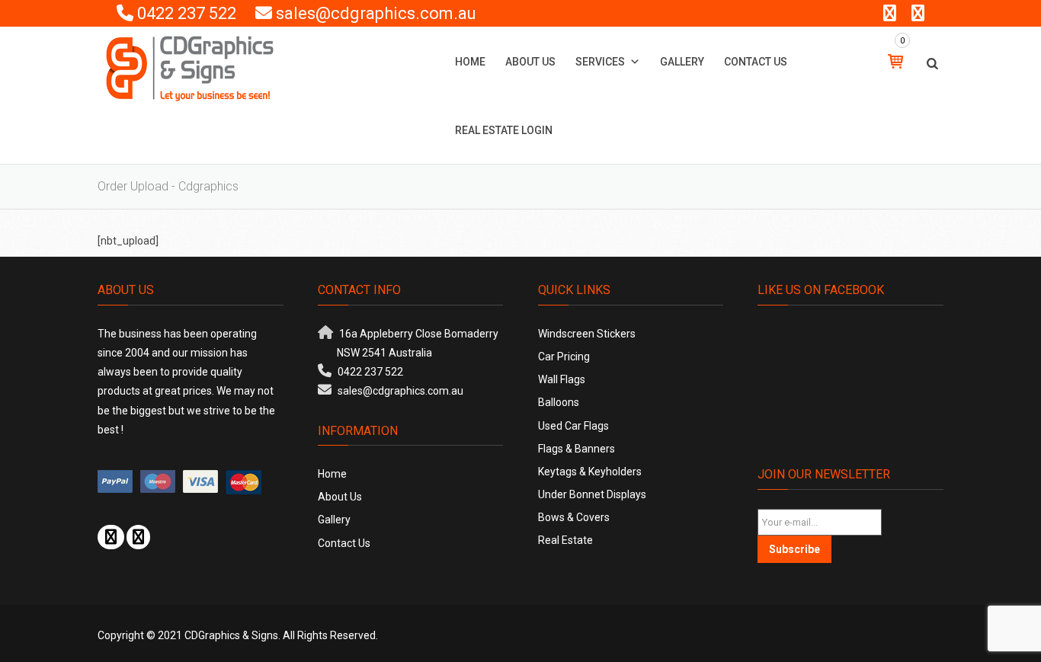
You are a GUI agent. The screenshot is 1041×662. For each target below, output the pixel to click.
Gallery (682, 62)
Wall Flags (561, 379)
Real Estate (565, 540)
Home (470, 62)
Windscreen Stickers (587, 334)
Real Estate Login (504, 130)
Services (600, 62)
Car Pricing (564, 356)
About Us (530, 62)
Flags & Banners (576, 449)
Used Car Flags (573, 426)
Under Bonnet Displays (592, 494)
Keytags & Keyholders (590, 471)
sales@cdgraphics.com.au (376, 13)
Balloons (558, 402)
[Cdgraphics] (190, 68)
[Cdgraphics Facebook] (111, 537)
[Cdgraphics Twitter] (138, 537)
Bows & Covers (574, 517)
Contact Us (755, 62)
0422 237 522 (186, 13)
